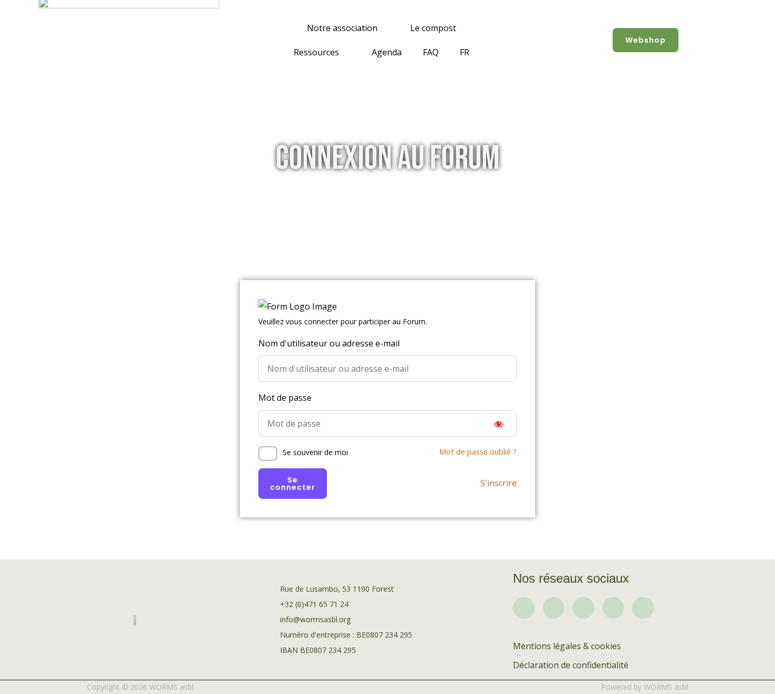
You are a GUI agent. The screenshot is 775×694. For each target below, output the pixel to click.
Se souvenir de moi (315, 452)
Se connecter (292, 484)
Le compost (433, 28)
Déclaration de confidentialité (570, 665)
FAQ (431, 52)
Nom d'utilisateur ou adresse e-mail (329, 343)
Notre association (342, 28)
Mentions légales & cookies (567, 646)
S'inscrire (498, 483)
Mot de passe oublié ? (478, 452)
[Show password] (499, 423)
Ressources (316, 52)
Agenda (387, 52)
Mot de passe (285, 397)
